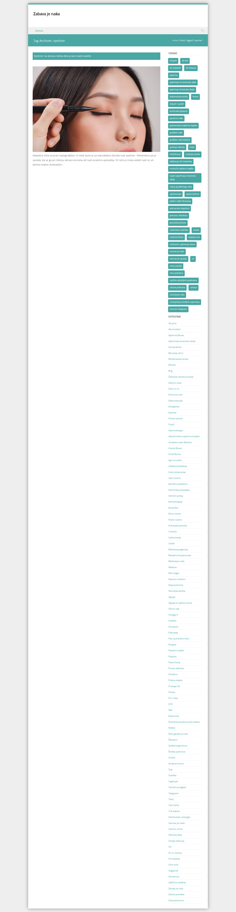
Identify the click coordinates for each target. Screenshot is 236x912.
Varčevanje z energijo (179, 817)
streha (196, 230)
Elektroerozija (175, 400)
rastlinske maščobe (179, 230)
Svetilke (172, 775)
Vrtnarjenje (174, 858)
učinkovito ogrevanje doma (182, 244)
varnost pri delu (177, 251)
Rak (170, 710)
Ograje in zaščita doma (180, 602)
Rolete (171, 727)
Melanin (172, 567)
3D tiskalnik (175, 68)
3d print (173, 61)
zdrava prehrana (177, 287)
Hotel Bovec (174, 454)
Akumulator (174, 329)
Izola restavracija (177, 472)
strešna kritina (176, 237)
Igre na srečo (175, 460)
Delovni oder (175, 382)
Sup (170, 769)
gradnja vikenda (177, 147)
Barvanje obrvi (175, 353)
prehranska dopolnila (179, 208)
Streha (171, 757)
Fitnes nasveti (175, 418)
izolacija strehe (193, 154)
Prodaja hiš (174, 686)
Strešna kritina (175, 763)
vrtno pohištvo (176, 273)
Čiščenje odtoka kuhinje (180, 376)
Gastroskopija (175, 430)
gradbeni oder (176, 132)
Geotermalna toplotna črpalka (184, 436)
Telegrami (173, 793)
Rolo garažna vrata (178, 733)
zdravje (193, 287)
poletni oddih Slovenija (180, 201)
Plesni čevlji (174, 662)
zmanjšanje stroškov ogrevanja (185, 302)
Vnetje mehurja (176, 840)
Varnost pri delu (176, 823)
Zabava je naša (46, 13)
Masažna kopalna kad (179, 555)
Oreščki (172, 620)
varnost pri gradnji (178, 259)
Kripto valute (175, 519)
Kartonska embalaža (179, 489)
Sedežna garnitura (177, 745)
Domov (39, 30)
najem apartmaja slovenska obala (183, 178)
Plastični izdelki (176, 650)
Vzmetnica (173, 876)
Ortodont (173, 626)
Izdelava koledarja (177, 466)
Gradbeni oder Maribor (180, 442)
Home (175, 40)
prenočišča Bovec (178, 223)
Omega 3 (173, 614)
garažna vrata (176, 118)
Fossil (171, 424)
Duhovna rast (175, 394)
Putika (171, 692)
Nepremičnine (175, 585)
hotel (192, 147)
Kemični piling (175, 495)
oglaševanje (175, 194)
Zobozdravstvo (176, 900)
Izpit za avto (174, 478)
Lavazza (172, 531)
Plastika (172, 656)
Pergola (172, 644)
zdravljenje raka (177, 295)
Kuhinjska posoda (177, 525)
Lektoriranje (174, 537)
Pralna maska (175, 680)
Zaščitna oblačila (177, 882)
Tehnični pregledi (177, 787)
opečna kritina (192, 194)
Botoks (172, 364)
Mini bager (173, 573)
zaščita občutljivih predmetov (183, 280)
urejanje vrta (194, 237)
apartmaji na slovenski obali (183, 82)
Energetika (173, 406)
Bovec (195, 96)
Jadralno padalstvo (178, 483)
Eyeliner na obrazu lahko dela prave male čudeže (62, 56)
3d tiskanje (191, 68)
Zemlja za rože (175, 888)
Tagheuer (173, 781)
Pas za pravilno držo (178, 638)
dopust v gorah (177, 104)
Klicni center (174, 513)
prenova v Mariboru (178, 215)
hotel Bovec (175, 154)
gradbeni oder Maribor (180, 140)
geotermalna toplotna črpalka (183, 125)
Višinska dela (175, 834)
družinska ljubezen (178, 111)
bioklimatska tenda (179, 96)
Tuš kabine (174, 811)
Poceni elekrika (176, 668)
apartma (174, 75)
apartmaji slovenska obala (182, 89)
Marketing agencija (178, 549)
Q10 (170, 704)
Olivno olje (173, 608)
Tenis (171, 799)
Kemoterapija (175, 501)
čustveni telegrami (178, 309)
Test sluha (173, 805)
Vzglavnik (173, 870)
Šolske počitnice (176, 751)
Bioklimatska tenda (178, 359)
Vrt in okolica (175, 852)
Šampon (172, 739)
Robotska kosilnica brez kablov (184, 721)
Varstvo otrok (175, 829)
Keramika (173, 507)
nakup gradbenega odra (181, 187)
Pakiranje (173, 632)
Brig (170, 370)
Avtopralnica (174, 347)
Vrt (170, 846)
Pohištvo (173, 674)
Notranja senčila (176, 590)
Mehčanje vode (176, 561)
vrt (193, 259)
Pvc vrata (173, 698)
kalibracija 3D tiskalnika (181, 161)
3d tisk (185, 61)
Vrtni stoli (173, 864)
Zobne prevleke (176, 894)
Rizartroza (173, 716)
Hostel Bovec (175, 448)
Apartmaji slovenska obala (181, 341)
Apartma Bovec (176, 335)
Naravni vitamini (176, 579)
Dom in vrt (173, 388)
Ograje (171, 597)
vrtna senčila (176, 266)
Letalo (171, 543)
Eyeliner (172, 412)
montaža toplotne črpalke (181, 168)
